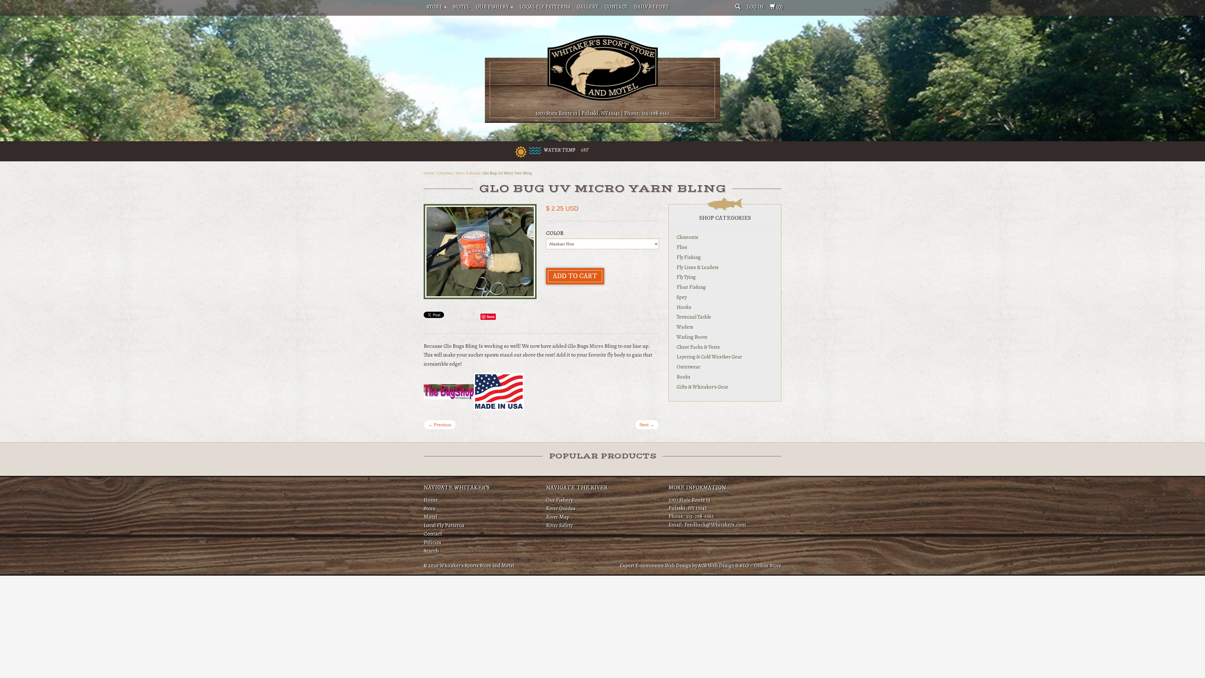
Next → (647, 424)
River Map (558, 516)
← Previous (439, 424)
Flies (682, 247)
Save (491, 316)
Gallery (587, 6)
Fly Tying (686, 277)
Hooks (684, 307)
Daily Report (651, 6)
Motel (461, 6)
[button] (738, 6)
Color (555, 233)
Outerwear (688, 366)
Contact (616, 6)
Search (431, 550)
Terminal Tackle (694, 316)
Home (429, 173)
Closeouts (687, 237)
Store (435, 6)
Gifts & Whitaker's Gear (702, 386)
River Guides (561, 508)
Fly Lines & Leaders (698, 267)
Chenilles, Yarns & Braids (458, 173)
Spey (682, 297)
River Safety (559, 525)
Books (683, 376)
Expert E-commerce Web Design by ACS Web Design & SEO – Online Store (700, 565)
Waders (685, 327)
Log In (755, 6)
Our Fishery (493, 6)
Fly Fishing (689, 257)
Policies (432, 542)
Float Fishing (691, 287)
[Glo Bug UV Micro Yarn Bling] (480, 251)
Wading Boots (692, 337)
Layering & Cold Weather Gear (709, 356)
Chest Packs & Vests (698, 347)
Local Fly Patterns (544, 6)
